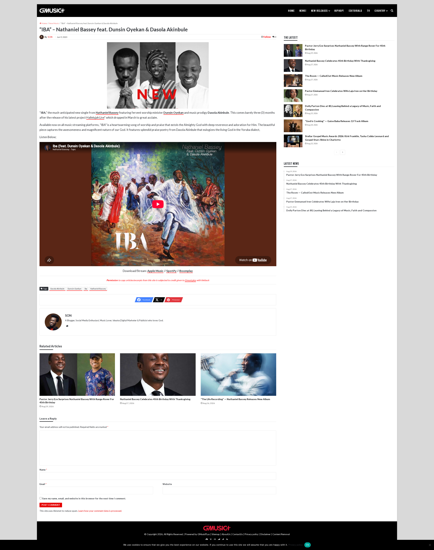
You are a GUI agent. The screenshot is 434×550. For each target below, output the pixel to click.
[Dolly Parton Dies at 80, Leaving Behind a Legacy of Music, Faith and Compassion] (293, 110)
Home (291, 10)
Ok (307, 544)
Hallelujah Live (95, 117)
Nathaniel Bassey (98, 289)
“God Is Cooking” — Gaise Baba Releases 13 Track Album (336, 121)
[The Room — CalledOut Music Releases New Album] (293, 80)
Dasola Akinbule (57, 289)
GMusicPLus (204, 534)
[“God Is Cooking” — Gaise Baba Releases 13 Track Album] (293, 125)
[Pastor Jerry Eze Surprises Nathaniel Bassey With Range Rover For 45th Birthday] (77, 374)
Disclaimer (265, 534)
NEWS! (302, 10)
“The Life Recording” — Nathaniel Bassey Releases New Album (235, 399)
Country (379, 10)
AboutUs (226, 534)
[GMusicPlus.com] (52, 10)
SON (50, 37)
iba (86, 289)
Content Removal (281, 534)
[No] (429, 545)
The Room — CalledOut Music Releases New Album (333, 75)
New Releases (319, 10)
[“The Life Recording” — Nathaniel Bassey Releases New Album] (238, 374)
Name (43, 469)
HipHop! (339, 10)
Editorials (355, 10)
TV (368, 10)
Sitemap (216, 534)
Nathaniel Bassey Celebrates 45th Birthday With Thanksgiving (155, 399)
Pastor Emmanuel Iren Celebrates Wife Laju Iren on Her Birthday (341, 90)
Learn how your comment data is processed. (100, 511)
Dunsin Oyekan (74, 289)
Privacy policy (251, 534)
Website (167, 484)
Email (43, 484)
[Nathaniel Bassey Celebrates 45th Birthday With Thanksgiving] (158, 374)
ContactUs (237, 534)
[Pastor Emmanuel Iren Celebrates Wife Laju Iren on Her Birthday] (293, 95)
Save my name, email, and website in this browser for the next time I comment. (84, 498)
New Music (54, 23)
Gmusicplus (190, 280)
